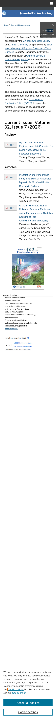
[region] (28, 693)
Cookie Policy (19, 693)
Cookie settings (16, 689)
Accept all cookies (28, 702)
